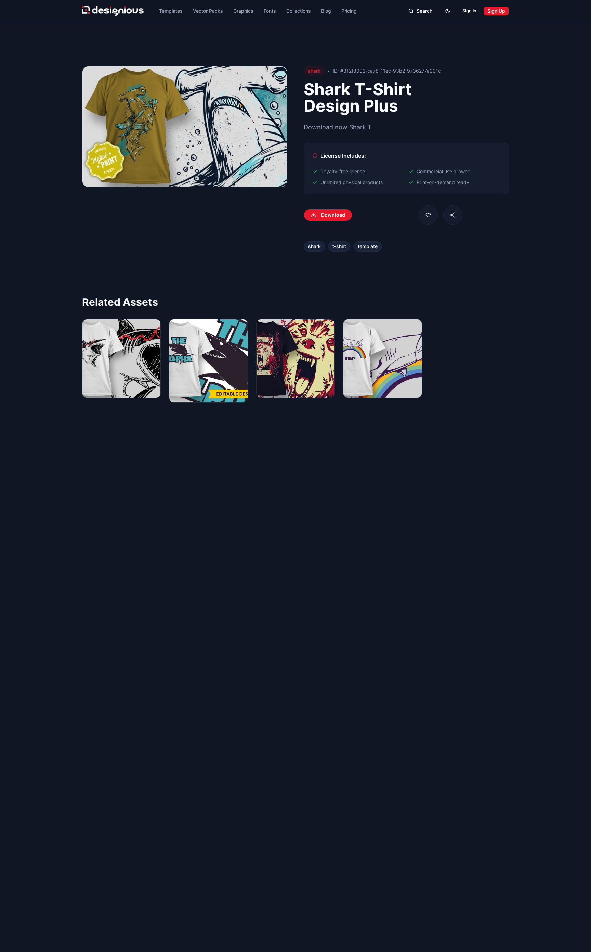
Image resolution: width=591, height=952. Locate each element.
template (368, 246)
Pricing (349, 11)
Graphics (243, 11)
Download (333, 215)
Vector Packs (208, 11)
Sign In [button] (469, 10)
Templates (171, 11)
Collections (298, 11)
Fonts (270, 11)
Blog (326, 11)
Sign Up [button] (496, 11)
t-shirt (339, 246)
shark (314, 246)
